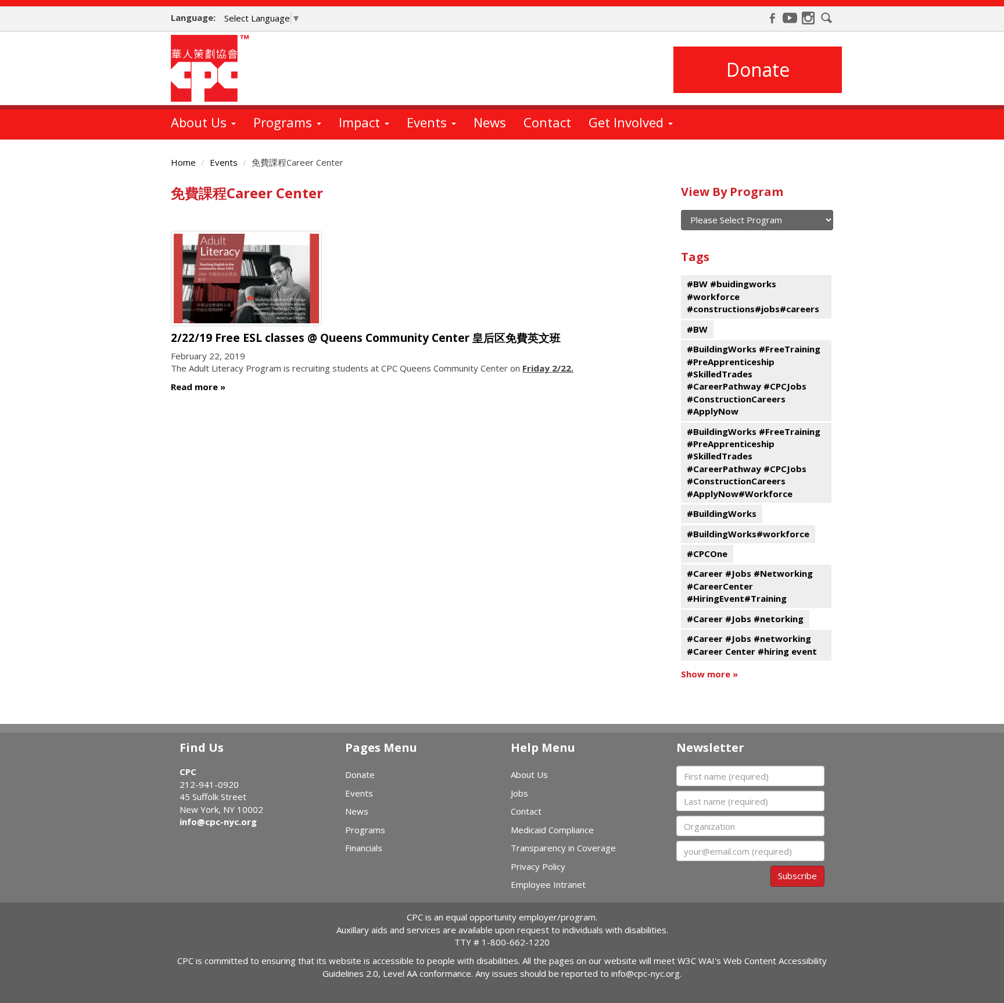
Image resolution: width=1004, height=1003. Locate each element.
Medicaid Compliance (552, 830)
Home (183, 162)
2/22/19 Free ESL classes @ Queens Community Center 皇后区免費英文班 (366, 337)
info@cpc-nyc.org (218, 821)
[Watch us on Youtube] (790, 18)
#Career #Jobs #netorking (745, 618)
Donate (758, 69)
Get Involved (628, 122)
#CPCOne (707, 553)
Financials (363, 848)
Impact (361, 122)
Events (428, 122)
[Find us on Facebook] (772, 18)
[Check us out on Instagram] (808, 18)
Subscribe (797, 875)
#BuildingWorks (721, 513)
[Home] (214, 68)
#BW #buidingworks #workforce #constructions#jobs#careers (753, 296)
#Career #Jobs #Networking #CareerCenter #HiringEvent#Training (750, 585)
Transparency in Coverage (563, 848)
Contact (547, 122)
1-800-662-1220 (516, 942)
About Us (200, 122)
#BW (697, 329)
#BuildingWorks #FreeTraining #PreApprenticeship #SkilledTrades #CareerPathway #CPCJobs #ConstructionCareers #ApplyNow (753, 380)
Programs (284, 122)
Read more (194, 386)
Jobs (519, 793)
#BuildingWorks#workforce (748, 534)
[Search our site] (826, 18)
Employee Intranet (548, 884)
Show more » (709, 674)
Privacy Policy (538, 866)
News (490, 122)
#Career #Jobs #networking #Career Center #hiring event (752, 644)
